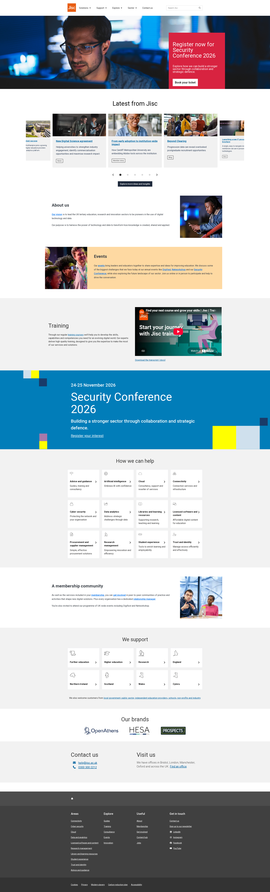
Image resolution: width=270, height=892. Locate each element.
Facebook (177, 843)
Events (107, 837)
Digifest (167, 269)
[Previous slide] (113, 175)
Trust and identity (78, 865)
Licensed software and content (84, 843)
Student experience (79, 859)
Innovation (108, 843)
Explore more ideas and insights (135, 184)
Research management (81, 848)
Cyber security (77, 826)
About (139, 821)
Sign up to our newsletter (181, 826)
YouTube (177, 848)
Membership (142, 826)
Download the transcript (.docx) (150, 360)
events (101, 265)
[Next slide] (157, 175)
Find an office (178, 766)
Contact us (147, 8)
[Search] (200, 7)
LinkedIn (177, 832)
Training (107, 826)
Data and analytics (79, 837)
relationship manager (144, 599)
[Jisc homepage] (72, 7)
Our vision (57, 214)
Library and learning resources (84, 854)
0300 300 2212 (87, 767)
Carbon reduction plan (118, 885)
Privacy (84, 885)
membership (97, 595)
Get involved (142, 832)
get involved (119, 595)
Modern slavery (98, 885)
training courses (76, 334)
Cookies (74, 885)
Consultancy (109, 832)
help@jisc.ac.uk (87, 762)
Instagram (177, 837)
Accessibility (136, 885)
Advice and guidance (80, 870)
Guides (107, 821)
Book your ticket (185, 82)
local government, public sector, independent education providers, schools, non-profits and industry (152, 698)
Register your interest (87, 436)
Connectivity (76, 821)
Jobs (139, 843)
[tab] (120, 175)
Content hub (142, 837)
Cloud (73, 832)
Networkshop (179, 269)
